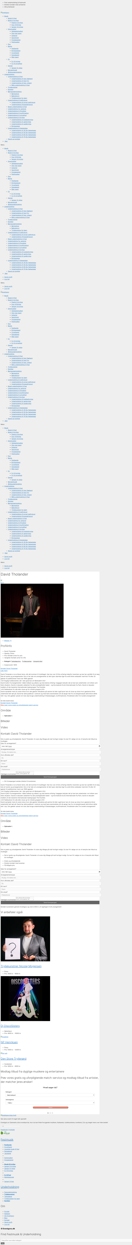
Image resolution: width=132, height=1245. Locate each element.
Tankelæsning (16, 661)
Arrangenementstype (8, 749)
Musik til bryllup (13, 20)
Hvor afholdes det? (7, 755)
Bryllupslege (15, 126)
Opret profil (8, 277)
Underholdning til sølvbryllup (21, 122)
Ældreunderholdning (15, 72)
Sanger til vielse (16, 68)
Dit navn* (4, 761)
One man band (16, 33)
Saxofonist (15, 38)
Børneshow (15, 94)
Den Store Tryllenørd (13, 1058)
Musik (6, 16)
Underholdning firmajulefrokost (22, 104)
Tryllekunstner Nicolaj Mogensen (21, 966)
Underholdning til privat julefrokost (23, 102)
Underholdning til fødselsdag (18, 128)
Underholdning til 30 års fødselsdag (23, 130)
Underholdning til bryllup (16, 117)
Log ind (6, 279)
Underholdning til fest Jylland (21, 83)
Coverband (15, 53)
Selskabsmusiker (17, 31)
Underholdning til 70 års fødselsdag (23, 137)
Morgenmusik (12, 70)
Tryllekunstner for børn (19, 98)
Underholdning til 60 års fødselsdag (23, 135)
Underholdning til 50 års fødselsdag (23, 132)
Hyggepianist (15, 40)
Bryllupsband (15, 51)
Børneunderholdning (15, 92)
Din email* (4, 766)
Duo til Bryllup (16, 25)
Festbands (14, 48)
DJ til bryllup (15, 61)
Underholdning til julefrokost (17, 100)
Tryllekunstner (12, 87)
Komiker (10, 89)
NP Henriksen (9, 1042)
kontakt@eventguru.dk (12, 1126)
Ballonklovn (15, 96)
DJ (9, 59)
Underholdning (9, 74)
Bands (10, 46)
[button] (66, 145)
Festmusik (7, 1139)
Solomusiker (12, 29)
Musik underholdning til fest (17, 107)
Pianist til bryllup (17, 23)
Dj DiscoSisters (10, 1025)
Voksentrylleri (37, 661)
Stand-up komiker (14, 139)
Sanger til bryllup (17, 27)
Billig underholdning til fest (20, 85)
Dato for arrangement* (8, 743)
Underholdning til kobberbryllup (22, 120)
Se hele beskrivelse (7, 701)
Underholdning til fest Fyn (20, 81)
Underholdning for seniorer (17, 109)
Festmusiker (15, 42)
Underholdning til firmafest (17, 111)
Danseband (15, 55)
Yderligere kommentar (8, 774)
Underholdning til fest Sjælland (22, 79)
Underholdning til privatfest (17, 115)
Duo (9, 44)
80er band (14, 57)
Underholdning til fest (15, 76)
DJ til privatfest (16, 63)
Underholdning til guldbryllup (21, 124)
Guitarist (14, 35)
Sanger (10, 66)
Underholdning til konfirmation (18, 113)
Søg (5, 141)
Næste (50, 1107)
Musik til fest (12, 18)
